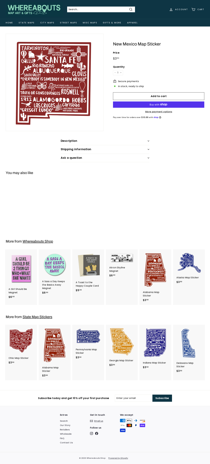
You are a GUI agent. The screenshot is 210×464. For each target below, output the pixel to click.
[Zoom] (54, 82)
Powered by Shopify (118, 458)
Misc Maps (90, 22)
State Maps (27, 22)
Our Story (65, 425)
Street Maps (68, 22)
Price (116, 52)
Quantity (119, 66)
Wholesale (66, 433)
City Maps (47, 22)
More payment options (158, 111)
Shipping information (76, 149)
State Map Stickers (37, 317)
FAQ (62, 438)
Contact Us (66, 442)
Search (64, 420)
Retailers (65, 429)
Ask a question (71, 158)
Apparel (132, 22)
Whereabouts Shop (38, 241)
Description (69, 141)
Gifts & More (112, 22)
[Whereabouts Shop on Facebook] (96, 433)
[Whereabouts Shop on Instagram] (91, 433)
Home (9, 22)
